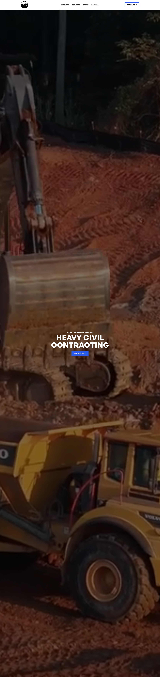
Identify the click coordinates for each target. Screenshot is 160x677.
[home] (33, 4)
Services (65, 5)
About (85, 5)
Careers (95, 5)
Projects (76, 5)
